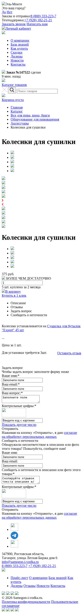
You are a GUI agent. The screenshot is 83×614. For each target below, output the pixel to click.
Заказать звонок (14, 24)
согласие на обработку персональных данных (39, 435)
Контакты (18, 64)
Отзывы (29, 586)
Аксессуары (20, 123)
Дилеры (17, 56)
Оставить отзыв (69, 353)
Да (4, 12)
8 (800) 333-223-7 (43, 16)
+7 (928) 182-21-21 (38, 20)
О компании (20, 40)
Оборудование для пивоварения (35, 119)
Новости (17, 60)
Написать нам (37, 24)
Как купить (19, 48)
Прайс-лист (19, 578)
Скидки (16, 52)
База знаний (20, 44)
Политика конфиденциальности (26, 602)
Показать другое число (19, 425)
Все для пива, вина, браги (30, 115)
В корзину (13, 291)
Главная (17, 107)
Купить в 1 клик (14, 295)
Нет (9, 12)
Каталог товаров (14, 85)
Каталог (17, 111)
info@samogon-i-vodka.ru (20, 562)
